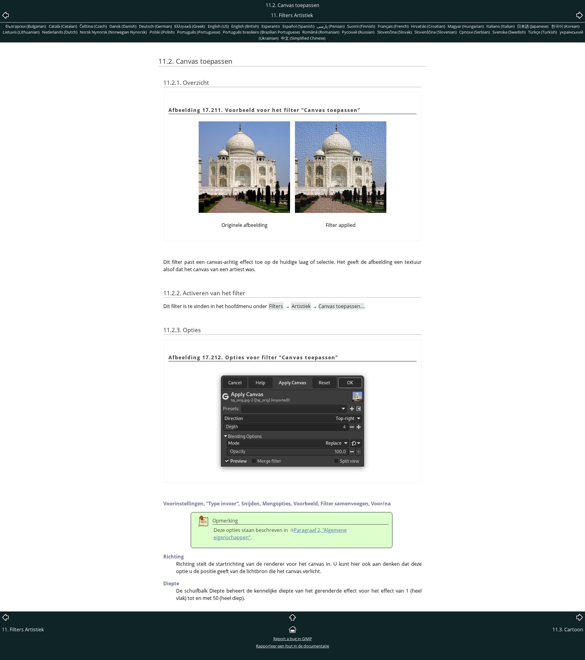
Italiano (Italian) (500, 26)
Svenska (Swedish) (509, 32)
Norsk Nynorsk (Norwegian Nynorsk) (113, 32)
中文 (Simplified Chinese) (303, 38)
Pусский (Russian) (358, 32)
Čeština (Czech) (93, 26)
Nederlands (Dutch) (59, 32)
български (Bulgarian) (25, 26)
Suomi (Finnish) (361, 26)
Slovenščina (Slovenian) (435, 32)
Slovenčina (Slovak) (394, 32)
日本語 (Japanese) (532, 26)
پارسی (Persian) (331, 26)
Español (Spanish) (298, 26)
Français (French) (393, 26)
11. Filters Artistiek (23, 629)
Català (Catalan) (63, 26)
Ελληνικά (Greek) (189, 26)
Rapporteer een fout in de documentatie (292, 646)
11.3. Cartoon (567, 629)
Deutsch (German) (155, 26)
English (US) (218, 26)
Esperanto (270, 26)
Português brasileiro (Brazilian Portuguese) (261, 32)
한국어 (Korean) (565, 26)
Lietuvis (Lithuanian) (21, 32)
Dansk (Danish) (122, 26)
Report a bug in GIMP (292, 638)
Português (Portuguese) (198, 32)
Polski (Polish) (162, 32)
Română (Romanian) (320, 32)
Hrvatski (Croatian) (428, 26)
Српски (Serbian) (474, 32)
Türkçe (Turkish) (542, 32)
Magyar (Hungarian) (466, 26)
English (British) (245, 26)
